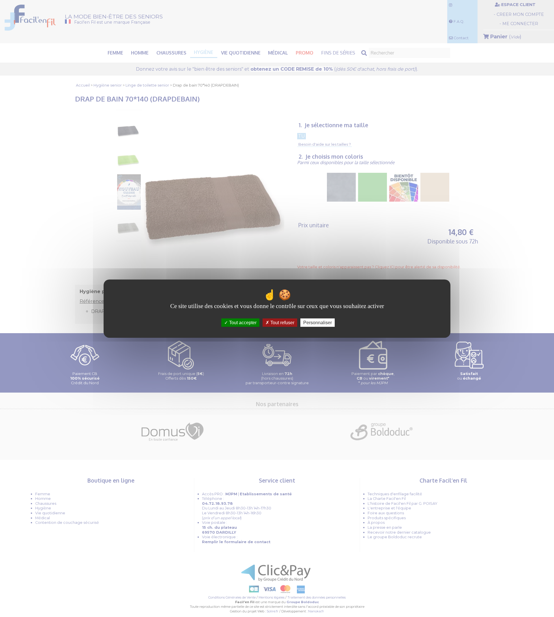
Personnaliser (317, 322)
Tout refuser (281, 322)
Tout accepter (242, 322)
